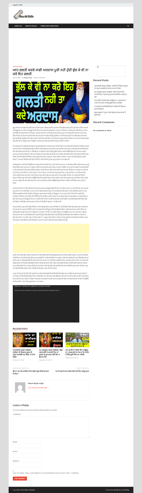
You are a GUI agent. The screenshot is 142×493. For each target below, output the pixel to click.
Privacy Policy (31, 26)
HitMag (126, 490)
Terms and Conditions (49, 26)
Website (16, 461)
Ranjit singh (28, 77)
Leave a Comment (39, 77)
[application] (46, 304)
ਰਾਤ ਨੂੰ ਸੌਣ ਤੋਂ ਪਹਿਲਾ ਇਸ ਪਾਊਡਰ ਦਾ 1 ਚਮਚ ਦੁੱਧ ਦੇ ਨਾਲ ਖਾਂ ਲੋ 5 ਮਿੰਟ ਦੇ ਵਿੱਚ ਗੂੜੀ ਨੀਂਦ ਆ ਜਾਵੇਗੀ (77, 352)
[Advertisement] (71, 46)
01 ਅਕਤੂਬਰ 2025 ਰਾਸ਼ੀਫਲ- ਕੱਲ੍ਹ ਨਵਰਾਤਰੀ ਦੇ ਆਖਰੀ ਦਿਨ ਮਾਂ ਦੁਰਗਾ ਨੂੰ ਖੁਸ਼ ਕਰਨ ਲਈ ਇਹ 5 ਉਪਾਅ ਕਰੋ (110, 94)
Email (16, 451)
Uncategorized (17, 66)
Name (15, 442)
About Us (18, 26)
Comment (17, 414)
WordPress (117, 490)
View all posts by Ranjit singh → (38, 388)
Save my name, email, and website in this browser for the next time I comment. (46, 473)
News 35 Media (30, 490)
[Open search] (128, 26)
